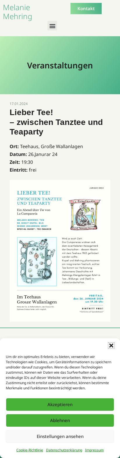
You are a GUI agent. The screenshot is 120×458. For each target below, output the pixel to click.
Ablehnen (60, 420)
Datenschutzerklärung (64, 450)
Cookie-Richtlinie (29, 450)
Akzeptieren (60, 404)
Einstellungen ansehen (60, 436)
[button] (111, 345)
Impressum (94, 450)
